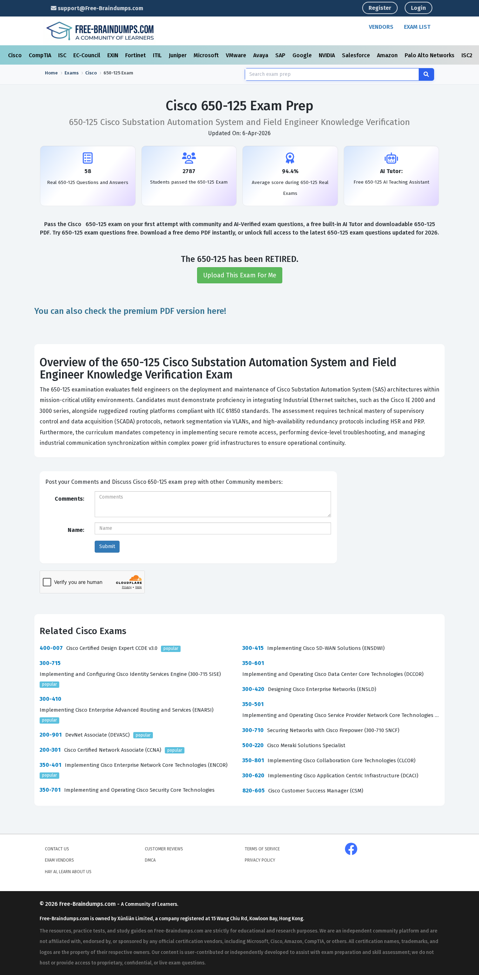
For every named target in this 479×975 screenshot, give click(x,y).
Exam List (417, 27)
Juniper (178, 55)
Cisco (15, 55)
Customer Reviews (164, 848)
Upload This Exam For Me (239, 275)
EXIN (113, 55)
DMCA (150, 860)
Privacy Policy (260, 860)
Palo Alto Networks (430, 55)
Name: (76, 530)
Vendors (381, 27)
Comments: (69, 498)
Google (302, 55)
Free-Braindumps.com (88, 904)
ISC (63, 55)
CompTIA (41, 55)
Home (51, 72)
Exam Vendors (59, 860)
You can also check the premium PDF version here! (130, 311)
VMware (237, 55)
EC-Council (87, 55)
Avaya (261, 55)
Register (380, 8)
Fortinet (136, 55)
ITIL (158, 55)
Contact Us (57, 848)
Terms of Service (262, 848)
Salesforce (356, 55)
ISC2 (467, 55)
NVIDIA (327, 55)
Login (418, 8)
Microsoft (207, 55)
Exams (72, 72)
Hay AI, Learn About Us (68, 871)
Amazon (388, 55)
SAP (281, 55)
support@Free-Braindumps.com (99, 8)
